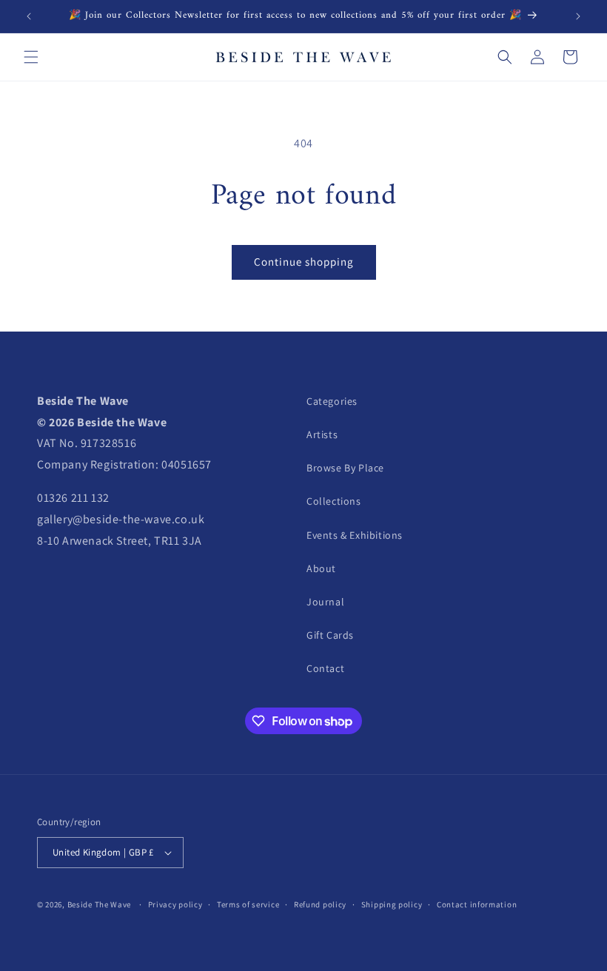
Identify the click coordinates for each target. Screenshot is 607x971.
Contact (325, 668)
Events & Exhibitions (354, 535)
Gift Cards (330, 635)
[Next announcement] (578, 16)
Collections (333, 501)
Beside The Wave (99, 904)
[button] (31, 57)
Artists (322, 434)
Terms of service (248, 904)
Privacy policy (175, 904)
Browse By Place (345, 467)
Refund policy (320, 904)
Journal (325, 601)
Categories (332, 401)
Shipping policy (392, 904)
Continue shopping (304, 262)
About (321, 568)
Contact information (477, 904)
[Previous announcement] (29, 16)
